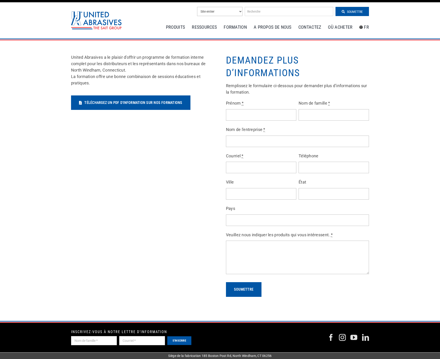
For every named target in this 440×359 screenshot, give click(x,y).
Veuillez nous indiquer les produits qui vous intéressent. (279, 234)
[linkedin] (365, 337)
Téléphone (308, 155)
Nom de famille (314, 103)
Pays (230, 208)
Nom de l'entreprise (245, 129)
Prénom (235, 103)
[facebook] (330, 337)
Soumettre (354, 12)
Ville (230, 182)
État (302, 182)
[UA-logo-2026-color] (96, 20)
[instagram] (342, 337)
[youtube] (353, 337)
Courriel (235, 155)
